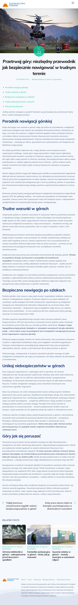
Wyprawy (37, 580)
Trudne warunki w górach (15, 92)
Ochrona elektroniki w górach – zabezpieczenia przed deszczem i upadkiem (14, 556)
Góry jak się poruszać (14, 106)
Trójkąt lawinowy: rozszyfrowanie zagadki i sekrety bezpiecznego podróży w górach (21, 506)
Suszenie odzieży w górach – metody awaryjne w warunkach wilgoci (63, 556)
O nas (29, 580)
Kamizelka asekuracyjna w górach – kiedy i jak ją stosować (38, 554)
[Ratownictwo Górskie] (13, 5)
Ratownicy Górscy (63, 580)
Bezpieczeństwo (49, 580)
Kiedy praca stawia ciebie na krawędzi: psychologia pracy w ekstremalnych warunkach (57, 506)
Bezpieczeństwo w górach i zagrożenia (46, 79)
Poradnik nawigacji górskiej (16, 87)
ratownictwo (23, 79)
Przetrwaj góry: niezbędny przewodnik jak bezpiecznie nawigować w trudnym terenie (39, 67)
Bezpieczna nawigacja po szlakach (20, 97)
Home (23, 580)
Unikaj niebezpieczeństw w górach (19, 102)
